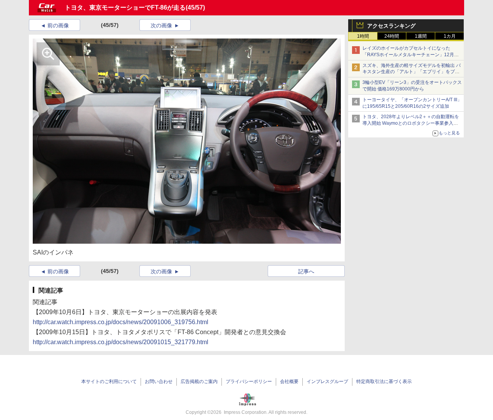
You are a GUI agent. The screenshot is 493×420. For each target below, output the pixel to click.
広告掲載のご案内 (199, 381)
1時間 (363, 36)
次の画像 (161, 25)
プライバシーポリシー (249, 381)
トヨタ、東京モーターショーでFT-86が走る (125, 7)
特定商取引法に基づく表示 (384, 381)
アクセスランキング (391, 26)
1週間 (421, 36)
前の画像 (58, 25)
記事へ (306, 271)
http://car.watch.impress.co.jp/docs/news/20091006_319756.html (120, 322)
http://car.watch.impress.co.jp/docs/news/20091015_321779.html (120, 342)
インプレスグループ (327, 381)
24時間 (391, 36)
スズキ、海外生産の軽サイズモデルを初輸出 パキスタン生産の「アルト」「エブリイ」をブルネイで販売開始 (411, 72)
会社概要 (289, 381)
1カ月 (450, 36)
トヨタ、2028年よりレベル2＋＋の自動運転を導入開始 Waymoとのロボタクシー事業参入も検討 (410, 123)
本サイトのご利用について (109, 381)
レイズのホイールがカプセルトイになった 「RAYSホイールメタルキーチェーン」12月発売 (410, 54)
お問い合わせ (159, 381)
